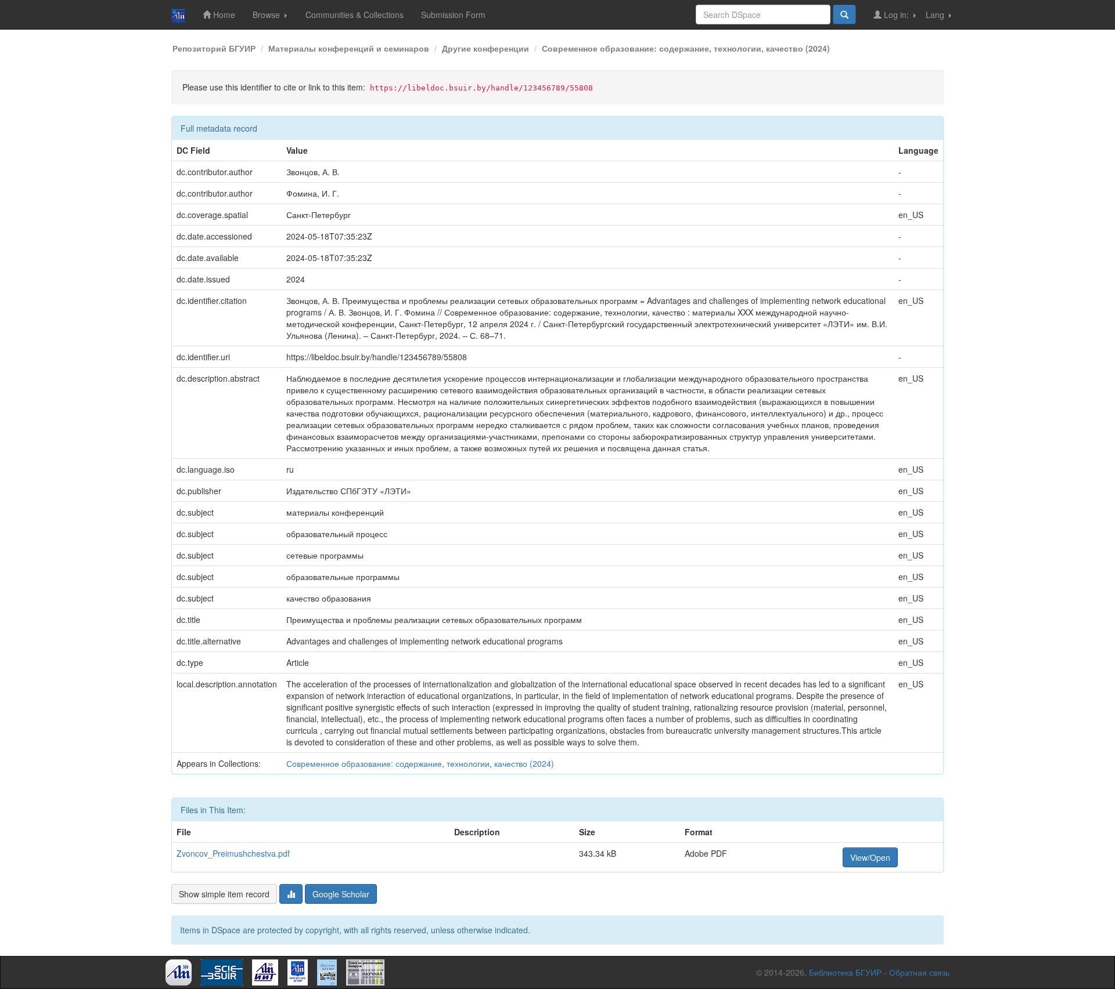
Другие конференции (485, 48)
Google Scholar (340, 894)
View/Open (870, 857)
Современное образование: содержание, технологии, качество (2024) (686, 48)
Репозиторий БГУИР (214, 48)
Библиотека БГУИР (845, 972)
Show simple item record (224, 894)
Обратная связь (919, 972)
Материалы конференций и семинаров (348, 48)
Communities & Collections (354, 14)
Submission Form (453, 14)
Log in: (896, 14)
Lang (936, 14)
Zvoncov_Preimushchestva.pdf (233, 853)
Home (223, 14)
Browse (267, 14)
